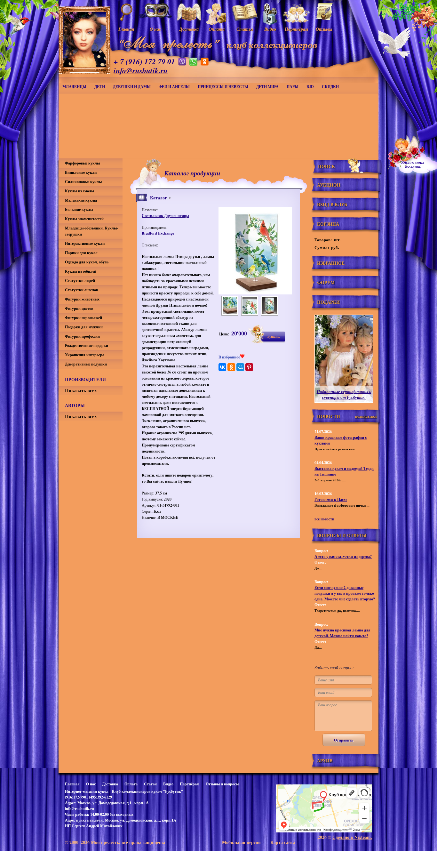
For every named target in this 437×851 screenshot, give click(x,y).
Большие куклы (79, 209)
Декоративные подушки (86, 364)
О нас (91, 784)
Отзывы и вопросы (222, 784)
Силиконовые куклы (83, 181)
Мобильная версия (241, 842)
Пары (292, 86)
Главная (72, 784)
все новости (324, 519)
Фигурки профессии (82, 336)
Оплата (131, 784)
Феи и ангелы (174, 86)
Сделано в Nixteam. (352, 837)
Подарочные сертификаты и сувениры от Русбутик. (344, 394)
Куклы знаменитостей (84, 218)
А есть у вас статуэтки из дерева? (343, 556)
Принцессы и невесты (223, 86)
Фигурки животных (82, 299)
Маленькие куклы (81, 200)
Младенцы (74, 86)
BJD (310, 86)
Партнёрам (189, 784)
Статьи (150, 784)
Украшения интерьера (84, 354)
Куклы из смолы (79, 191)
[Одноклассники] (231, 367)
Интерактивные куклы (85, 243)
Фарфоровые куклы (82, 163)
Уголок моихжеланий (413, 164)
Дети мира (267, 86)
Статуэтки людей (80, 280)
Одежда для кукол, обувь (86, 262)
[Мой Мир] (240, 367)
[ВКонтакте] (222, 367)
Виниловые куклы (81, 172)
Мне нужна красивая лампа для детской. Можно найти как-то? (342, 632)
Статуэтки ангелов (81, 290)
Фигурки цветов (79, 308)
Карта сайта (282, 842)
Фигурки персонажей (83, 317)
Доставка (110, 784)
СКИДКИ (330, 86)
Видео (168, 784)
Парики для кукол (81, 252)
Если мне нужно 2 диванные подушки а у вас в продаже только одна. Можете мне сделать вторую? (344, 593)
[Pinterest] (249, 367)
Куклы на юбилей (80, 271)
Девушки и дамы (132, 86)
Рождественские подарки (86, 345)
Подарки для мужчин (84, 327)
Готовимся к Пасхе (330, 499)
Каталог (158, 197)
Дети (99, 86)
